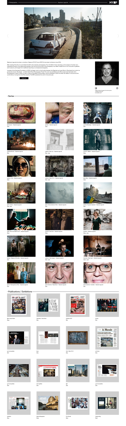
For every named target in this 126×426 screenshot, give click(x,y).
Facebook (96, 88)
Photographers (13, 2)
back (114, 2)
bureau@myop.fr (98, 92)
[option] (63, 33)
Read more (24, 78)
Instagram (117, 88)
